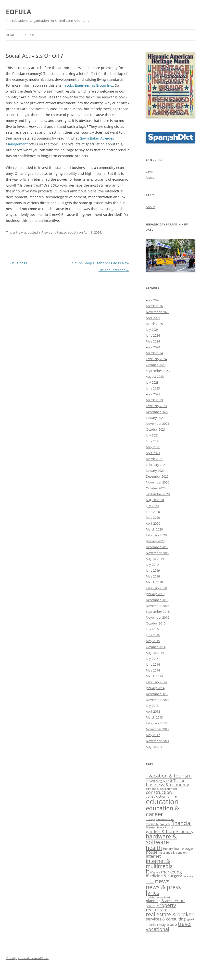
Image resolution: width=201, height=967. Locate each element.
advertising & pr (157, 780)
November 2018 (157, 605)
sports (151, 924)
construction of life (161, 796)
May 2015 (153, 641)
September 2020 (158, 494)
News (46, 232)
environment (165, 819)
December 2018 (157, 600)
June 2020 (153, 511)
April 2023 (153, 394)
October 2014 (155, 647)
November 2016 (157, 617)
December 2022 (157, 412)
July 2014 (152, 658)
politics (150, 906)
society (73, 232)
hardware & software (161, 839)
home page (183, 848)
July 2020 (152, 506)
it (147, 871)
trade (172, 924)
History (168, 848)
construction (159, 792)
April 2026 (153, 300)
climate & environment (161, 788)
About (30, 35)
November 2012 (157, 729)
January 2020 (155, 541)
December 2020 (157, 476)
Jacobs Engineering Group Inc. (88, 85)
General (151, 171)
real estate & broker (170, 914)
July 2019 (152, 564)
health (154, 847)
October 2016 (155, 623)
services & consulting (166, 919)
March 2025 (154, 323)
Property (166, 905)
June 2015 (153, 635)
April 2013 (153, 711)
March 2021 (154, 459)
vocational (157, 929)
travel (184, 923)
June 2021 (153, 441)
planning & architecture (165, 900)
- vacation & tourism (169, 775)
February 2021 (156, 464)
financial (181, 823)
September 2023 (158, 370)
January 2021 (155, 470)
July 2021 (152, 435)
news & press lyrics (163, 889)
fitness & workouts (159, 827)
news (162, 881)
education (162, 801)
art (173, 780)
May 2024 (153, 341)
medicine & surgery (164, 876)
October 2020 (155, 488)
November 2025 (157, 312)
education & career (162, 811)
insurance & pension (173, 852)
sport (190, 919)
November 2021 (157, 423)
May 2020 (153, 517)
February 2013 (156, 723)
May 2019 (153, 576)
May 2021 (153, 447)
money (188, 876)
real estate (156, 910)
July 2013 (152, 705)
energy (150, 819)
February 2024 (156, 359)
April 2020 (153, 523)
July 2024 (152, 329)
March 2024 (154, 353)
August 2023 (155, 376)
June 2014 (153, 664)
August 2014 (155, 652)
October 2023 (155, 365)
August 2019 (155, 558)
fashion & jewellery (158, 824)
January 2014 (155, 688)
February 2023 (156, 406)
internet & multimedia (159, 863)
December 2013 (157, 694)
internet (153, 856)
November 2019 (157, 553)
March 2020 (154, 529)
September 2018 (158, 611)
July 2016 (152, 629)
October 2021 (155, 429)
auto (180, 780)
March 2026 (154, 306)
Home (10, 35)
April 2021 (153, 453)
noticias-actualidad (158, 897)
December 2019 (157, 547)
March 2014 (154, 676)
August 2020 (155, 500)
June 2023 (153, 388)
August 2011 (155, 746)
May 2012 (153, 735)
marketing (171, 872)
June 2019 (153, 570)
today (161, 924)
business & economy (167, 785)
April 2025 (153, 318)
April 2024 (153, 347)
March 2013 (154, 717)
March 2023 (154, 400)
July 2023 (152, 382)
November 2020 (157, 482)
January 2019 (155, 594)
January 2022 (155, 417)
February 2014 (156, 682)
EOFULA (18, 11)
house (152, 852)
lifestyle (155, 872)
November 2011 (157, 741)
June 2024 (153, 335)
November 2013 (157, 699)
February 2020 (156, 535)
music (150, 882)
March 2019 (154, 582)
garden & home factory (169, 831)
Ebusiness (16, 263)
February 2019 (156, 588)
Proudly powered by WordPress (27, 958)
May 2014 (153, 670)
